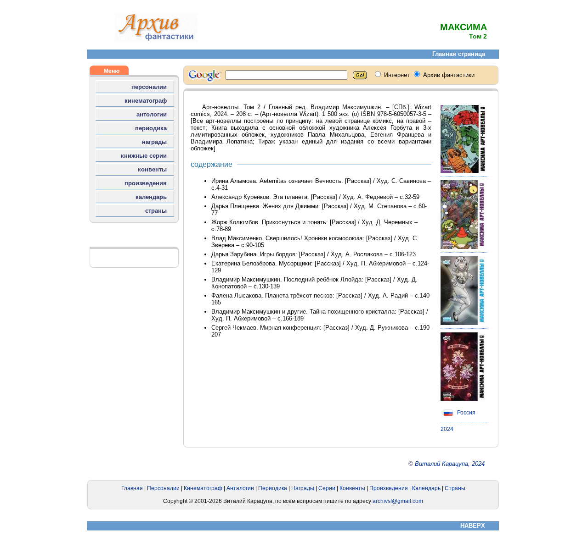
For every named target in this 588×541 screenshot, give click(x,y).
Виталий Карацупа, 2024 (450, 463)
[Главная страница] (156, 40)
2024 (447, 429)
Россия (465, 412)
